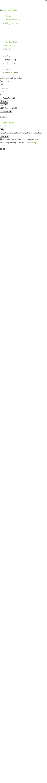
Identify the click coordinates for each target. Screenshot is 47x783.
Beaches (13, 27)
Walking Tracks (15, 30)
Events (8, 16)
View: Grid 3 (27, 133)
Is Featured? (5, 111)
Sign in (10, 56)
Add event (11, 63)
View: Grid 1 (5, 133)
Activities (13, 39)
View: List (4, 136)
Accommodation (12, 19)
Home (7, 69)
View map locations (8, 108)
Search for (4, 81)
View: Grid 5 (38, 133)
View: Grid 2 (16, 133)
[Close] (46, 0)
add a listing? (31, 143)
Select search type (8, 78)
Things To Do (11, 23)
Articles (8, 49)
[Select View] (1, 129)
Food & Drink (11, 42)
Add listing (11, 60)
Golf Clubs (14, 36)
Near (2, 91)
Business (9, 45)
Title (12, 123)
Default (3, 126)
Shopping (13, 33)
